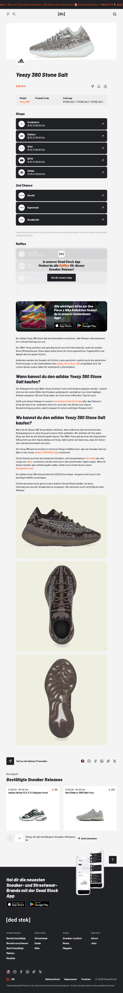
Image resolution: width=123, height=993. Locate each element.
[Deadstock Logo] (61, 14)
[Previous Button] (10, 838)
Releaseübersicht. (25, 468)
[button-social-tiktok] (108, 761)
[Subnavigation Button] (8, 14)
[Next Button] (19, 838)
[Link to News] (14, 14)
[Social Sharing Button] (10, 761)
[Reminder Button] (99, 86)
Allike (29, 461)
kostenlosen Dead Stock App (67, 401)
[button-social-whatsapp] (102, 761)
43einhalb (90, 458)
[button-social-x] (115, 761)
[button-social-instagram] (89, 761)
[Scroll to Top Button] (113, 860)
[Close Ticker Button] (115, 4)
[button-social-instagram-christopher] (83, 761)
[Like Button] (105, 86)
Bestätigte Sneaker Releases (34, 779)
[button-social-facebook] (95, 761)
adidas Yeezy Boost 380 (68, 363)
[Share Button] (92, 86)
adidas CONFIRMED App (46, 452)
